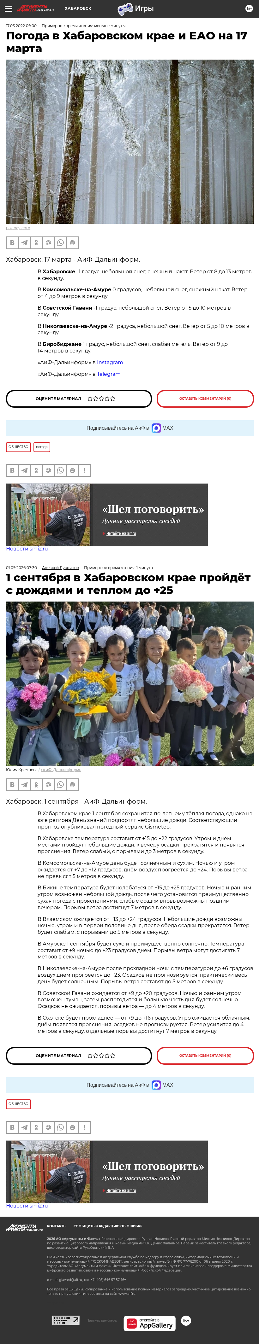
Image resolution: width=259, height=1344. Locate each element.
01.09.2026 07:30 (21, 567)
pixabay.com (18, 227)
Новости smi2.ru (27, 549)
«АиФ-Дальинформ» (61, 769)
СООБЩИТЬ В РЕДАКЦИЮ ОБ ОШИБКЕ (108, 1226)
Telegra (106, 374)
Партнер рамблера (102, 1320)
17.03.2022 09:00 (21, 25)
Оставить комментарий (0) (205, 399)
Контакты (56, 1226)
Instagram (110, 362)
